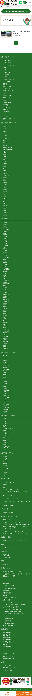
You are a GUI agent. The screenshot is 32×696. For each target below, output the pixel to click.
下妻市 (5, 449)
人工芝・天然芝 (8, 107)
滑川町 (5, 180)
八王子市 (6, 332)
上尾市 (5, 136)
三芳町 (5, 215)
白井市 (5, 367)
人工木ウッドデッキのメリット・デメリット (16, 491)
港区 (4, 259)
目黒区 (5, 264)
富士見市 (6, 206)
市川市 (5, 388)
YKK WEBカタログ (9, 668)
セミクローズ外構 (8, 65)
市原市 (5, 402)
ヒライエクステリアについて (12, 597)
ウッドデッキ (7, 72)
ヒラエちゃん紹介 (8, 586)
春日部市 (6, 138)
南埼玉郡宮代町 (8, 147)
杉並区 (5, 238)
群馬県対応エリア (8, 646)
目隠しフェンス (8, 88)
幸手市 (5, 126)
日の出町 (6, 336)
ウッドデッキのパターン (10, 489)
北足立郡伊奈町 (8, 150)
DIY (4, 487)
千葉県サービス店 (8, 658)
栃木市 (5, 456)
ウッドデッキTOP (8, 482)
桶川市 (5, 154)
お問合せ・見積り (8, 618)
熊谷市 (5, 194)
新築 (4, 67)
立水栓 (5, 114)
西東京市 (6, 294)
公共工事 (6, 109)
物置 (4, 100)
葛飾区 (5, 276)
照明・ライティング (9, 119)
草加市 (5, 161)
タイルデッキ (7, 74)
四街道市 (6, 395)
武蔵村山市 (6, 283)
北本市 (5, 157)
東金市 (5, 400)
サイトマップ (7, 621)
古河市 (5, 421)
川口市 (5, 152)
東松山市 (6, 175)
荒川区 (5, 224)
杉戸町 (5, 145)
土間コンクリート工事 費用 (11, 522)
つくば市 (6, 433)
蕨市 (4, 203)
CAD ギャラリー (8, 625)
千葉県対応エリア (8, 642)
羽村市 (5, 325)
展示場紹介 (6, 600)
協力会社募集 (7, 593)
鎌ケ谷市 (6, 370)
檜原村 (5, 343)
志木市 (5, 196)
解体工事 (6, 564)
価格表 (5, 484)
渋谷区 (5, 262)
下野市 (5, 459)
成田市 (5, 379)
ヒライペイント (8, 665)
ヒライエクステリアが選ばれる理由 (14, 604)
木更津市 (6, 398)
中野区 (5, 241)
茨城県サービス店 (8, 654)
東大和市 (6, 280)
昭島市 (5, 285)
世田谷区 (6, 245)
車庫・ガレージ (8, 91)
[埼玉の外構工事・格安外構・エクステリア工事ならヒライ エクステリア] (9, 2)
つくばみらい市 (8, 437)
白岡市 (5, 140)
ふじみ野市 (6, 173)
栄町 (4, 377)
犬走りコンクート (8, 557)
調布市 (5, 311)
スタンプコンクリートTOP (11, 499)
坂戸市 (5, 201)
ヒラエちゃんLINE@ (9, 588)
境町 (4, 419)
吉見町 (5, 178)
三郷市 (5, 185)
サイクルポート (8, 95)
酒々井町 (6, 409)
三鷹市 (5, 304)
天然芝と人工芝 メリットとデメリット (14, 540)
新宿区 (5, 234)
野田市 (5, 356)
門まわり (6, 84)
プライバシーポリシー (10, 623)
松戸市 (5, 360)
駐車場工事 (6, 98)
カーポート (6, 93)
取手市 (5, 426)
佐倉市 (5, 393)
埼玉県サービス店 (8, 656)
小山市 (5, 461)
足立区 (5, 222)
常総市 (5, 430)
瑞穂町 (5, 339)
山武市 (5, 412)
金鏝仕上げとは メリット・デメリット (15, 533)
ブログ (5, 616)
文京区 (5, 243)
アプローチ (6, 81)
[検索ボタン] (27, 2)
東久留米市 (6, 292)
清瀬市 (5, 278)
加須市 (5, 131)
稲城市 (5, 318)
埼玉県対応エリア (8, 632)
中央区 (5, 255)
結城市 (5, 440)
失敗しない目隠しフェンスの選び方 (14, 571)
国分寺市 (6, 299)
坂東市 (5, 435)
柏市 (4, 363)
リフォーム (6, 70)
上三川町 (6, 468)
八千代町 (6, 447)
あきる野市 (6, 348)
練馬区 (5, 227)
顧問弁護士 (6, 590)
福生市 (5, 327)
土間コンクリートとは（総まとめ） (14, 531)
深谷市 (5, 192)
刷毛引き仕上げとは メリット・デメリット (16, 524)
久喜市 (5, 129)
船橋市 (5, 386)
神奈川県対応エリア (9, 637)
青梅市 (5, 322)
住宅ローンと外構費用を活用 (12, 609)
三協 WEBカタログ (9, 670)
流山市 (5, 358)
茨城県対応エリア (8, 639)
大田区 (5, 266)
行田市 (5, 168)
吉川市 (5, 187)
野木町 (5, 463)
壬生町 (5, 466)
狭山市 (5, 208)
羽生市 (5, 170)
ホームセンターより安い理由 (12, 611)
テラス (5, 77)
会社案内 (6, 583)
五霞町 (5, 423)
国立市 (5, 306)
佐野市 (5, 473)
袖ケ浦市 (6, 405)
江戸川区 (6, 229)
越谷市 (5, 159)
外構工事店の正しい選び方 (11, 607)
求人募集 (6, 595)
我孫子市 (6, 365)
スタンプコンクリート (10, 79)
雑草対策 (6, 105)
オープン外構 (7, 60)
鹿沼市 (5, 475)
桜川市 (5, 444)
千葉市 (5, 384)
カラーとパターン (8, 505)
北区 (4, 273)
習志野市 (6, 391)
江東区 (5, 252)
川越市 (5, 164)
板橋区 (5, 231)
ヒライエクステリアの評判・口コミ (14, 614)
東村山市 (6, 329)
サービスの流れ (8, 602)
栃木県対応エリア (8, 644)
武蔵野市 (6, 297)
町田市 (5, 320)
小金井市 (6, 301)
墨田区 (5, 248)
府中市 (5, 308)
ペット (5, 116)
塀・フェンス (7, 86)
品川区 (5, 271)
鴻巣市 (5, 166)
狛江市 (5, 313)
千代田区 (6, 257)
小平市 (5, 290)
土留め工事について (9, 512)
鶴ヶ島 (5, 189)
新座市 (5, 210)
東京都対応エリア (8, 635)
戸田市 (5, 198)
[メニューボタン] (30, 2)
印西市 (5, 374)
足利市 (5, 470)
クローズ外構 (7, 63)
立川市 (5, 287)
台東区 (5, 250)
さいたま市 (6, 133)
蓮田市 (5, 142)
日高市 (5, 213)
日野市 (5, 334)
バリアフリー (7, 112)
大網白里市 (6, 407)
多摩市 (5, 315)
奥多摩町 (6, 341)
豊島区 (5, 236)
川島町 (5, 182)
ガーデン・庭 (7, 102)
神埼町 (5, 381)
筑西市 (5, 442)
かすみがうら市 (8, 428)
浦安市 (5, 372)
